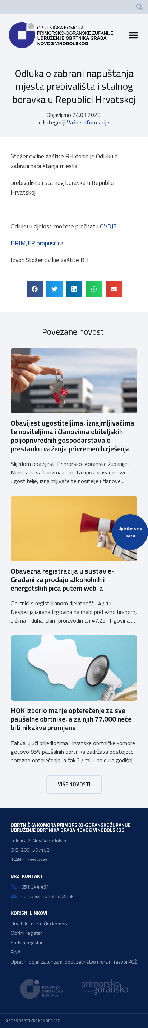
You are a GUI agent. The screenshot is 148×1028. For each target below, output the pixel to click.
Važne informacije (88, 122)
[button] (139, 7)
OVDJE (108, 226)
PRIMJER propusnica (37, 243)
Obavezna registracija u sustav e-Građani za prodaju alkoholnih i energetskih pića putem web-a (62, 579)
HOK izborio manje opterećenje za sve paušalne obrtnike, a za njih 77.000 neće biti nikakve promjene (71, 719)
